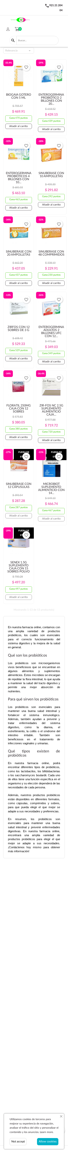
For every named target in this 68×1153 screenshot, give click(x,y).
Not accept (18, 1141)
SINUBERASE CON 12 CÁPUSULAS (18, 485)
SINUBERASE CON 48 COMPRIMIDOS (51, 253)
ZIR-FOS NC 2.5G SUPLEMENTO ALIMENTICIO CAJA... (51, 410)
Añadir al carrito (18, 126)
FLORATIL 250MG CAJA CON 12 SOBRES (18, 408)
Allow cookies (48, 1141)
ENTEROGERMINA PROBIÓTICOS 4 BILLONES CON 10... (18, 178)
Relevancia (18, 50)
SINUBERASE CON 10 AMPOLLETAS (51, 175)
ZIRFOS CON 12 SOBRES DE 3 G (19, 329)
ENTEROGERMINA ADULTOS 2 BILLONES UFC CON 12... (51, 332)
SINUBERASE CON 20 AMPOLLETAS (18, 253)
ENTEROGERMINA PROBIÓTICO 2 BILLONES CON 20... (51, 99)
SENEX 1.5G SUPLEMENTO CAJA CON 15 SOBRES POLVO (18, 567)
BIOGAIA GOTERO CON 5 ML (18, 96)
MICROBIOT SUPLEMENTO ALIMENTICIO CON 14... (51, 488)
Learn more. (46, 1132)
